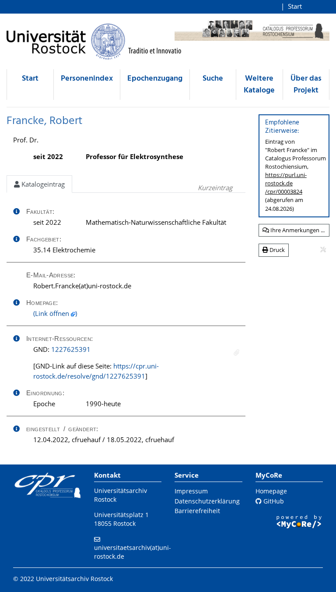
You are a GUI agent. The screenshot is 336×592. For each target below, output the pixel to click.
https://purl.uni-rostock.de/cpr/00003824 (286, 183)
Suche (213, 78)
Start (295, 6)
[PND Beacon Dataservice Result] (236, 352)
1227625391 (71, 349)
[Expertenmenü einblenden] (323, 250)
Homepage (271, 491)
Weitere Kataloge (259, 84)
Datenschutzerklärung (207, 501)
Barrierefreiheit (197, 511)
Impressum (191, 491)
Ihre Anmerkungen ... (297, 230)
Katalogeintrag (42, 184)
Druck (276, 250)
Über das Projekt (306, 84)
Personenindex (87, 78)
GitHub (273, 501)
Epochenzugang (154, 78)
